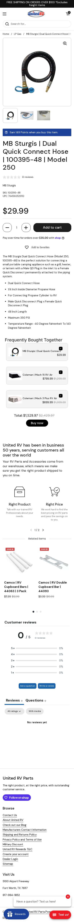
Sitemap (8, 864)
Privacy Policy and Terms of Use (22, 839)
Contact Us (10, 815)
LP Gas (17, 33)
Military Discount (13, 844)
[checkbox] (35, 711)
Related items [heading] (37, 538)
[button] (7, 227)
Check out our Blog (14, 825)
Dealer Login (10, 859)
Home (6, 33)
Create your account (16, 854)
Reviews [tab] (14, 700)
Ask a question (27, 685)
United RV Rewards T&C (17, 849)
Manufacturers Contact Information (25, 830)
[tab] (36, 701)
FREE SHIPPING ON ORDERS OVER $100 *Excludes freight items (37, 4)
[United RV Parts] (36, 13)
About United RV (13, 820)
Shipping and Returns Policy (20, 834)
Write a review (46, 685)
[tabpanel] (37, 734)
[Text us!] (60, 915)
